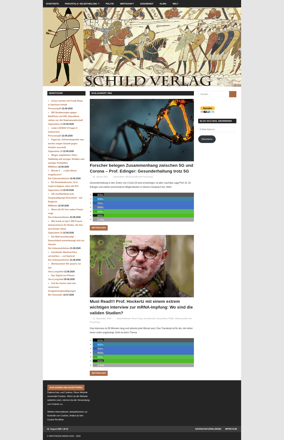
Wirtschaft (127, 4)
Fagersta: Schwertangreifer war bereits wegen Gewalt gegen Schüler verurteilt (66, 143)
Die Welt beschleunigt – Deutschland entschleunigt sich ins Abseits (66, 240)
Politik (110, 4)
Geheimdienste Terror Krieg (130, 318)
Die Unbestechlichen (58, 178)
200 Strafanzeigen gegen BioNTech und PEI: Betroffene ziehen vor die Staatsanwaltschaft (65, 116)
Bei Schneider (55, 294)
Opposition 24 (55, 124)
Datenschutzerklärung (208, 429)
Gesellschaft (149, 318)
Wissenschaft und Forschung (139, 176)
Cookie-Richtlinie (55, 419)
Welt (175, 4)
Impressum (231, 429)
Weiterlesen (99, 228)
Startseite (52, 4)
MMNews (53, 166)
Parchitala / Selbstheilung (81, 4)
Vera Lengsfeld (55, 271)
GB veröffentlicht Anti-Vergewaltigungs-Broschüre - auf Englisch (65, 198)
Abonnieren (206, 139)
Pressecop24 (54, 108)
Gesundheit (147, 4)
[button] (98, 194)
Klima (163, 4)
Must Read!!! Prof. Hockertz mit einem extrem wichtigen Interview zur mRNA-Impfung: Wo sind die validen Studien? (141, 307)
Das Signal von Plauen (62, 275)
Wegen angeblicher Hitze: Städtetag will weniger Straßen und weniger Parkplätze (66, 159)
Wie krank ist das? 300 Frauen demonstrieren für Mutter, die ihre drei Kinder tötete (65, 225)
